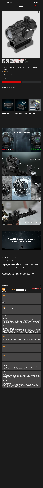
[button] (38, 6)
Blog (5, 2)
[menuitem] (3, 2)
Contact (12, 2)
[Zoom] (38, 12)
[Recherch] (32, 6)
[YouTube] (36, 2)
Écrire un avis (35, 288)
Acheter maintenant (31, 81)
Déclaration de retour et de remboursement (8, 87)
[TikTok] (38, 2)
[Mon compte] (33, 6)
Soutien (8, 2)
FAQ (10, 2)
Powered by (37, 285)
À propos (3, 2)
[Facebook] (33, 2)
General (3, 260)
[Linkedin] (39, 2)
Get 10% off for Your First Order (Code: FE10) (21, 0)
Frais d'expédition (4, 74)
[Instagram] (35, 2)
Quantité (3, 76)
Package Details (15, 260)
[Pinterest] (37, 2)
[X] (34, 2)
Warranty (8, 260)
